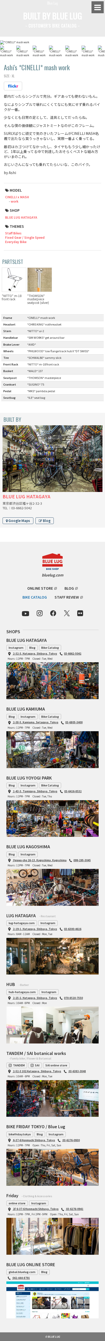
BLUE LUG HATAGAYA (21, 217)
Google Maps (19, 520)
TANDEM (19, 1065)
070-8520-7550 (73, 998)
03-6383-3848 (77, 1071)
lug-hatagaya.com (22, 923)
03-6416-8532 (73, 791)
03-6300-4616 (72, 929)
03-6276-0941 (74, 1209)
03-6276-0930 (71, 1140)
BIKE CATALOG (34, 597)
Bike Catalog (50, 647)
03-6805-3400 (74, 722)
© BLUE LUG (52, 1336)
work (14, 201)
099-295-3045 (82, 860)
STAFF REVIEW (67, 597)
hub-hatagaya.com (22, 992)
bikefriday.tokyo (20, 1134)
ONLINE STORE (40, 588)
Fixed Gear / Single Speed (25, 237)
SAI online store (56, 1065)
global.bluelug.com (22, 1272)
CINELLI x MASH (17, 197)
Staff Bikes (13, 233)
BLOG (69, 588)
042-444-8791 (21, 1278)
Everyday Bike (16, 241)
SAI (37, 1065)
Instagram (16, 647)
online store (17, 1203)
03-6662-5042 (72, 653)
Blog (46, 520)
